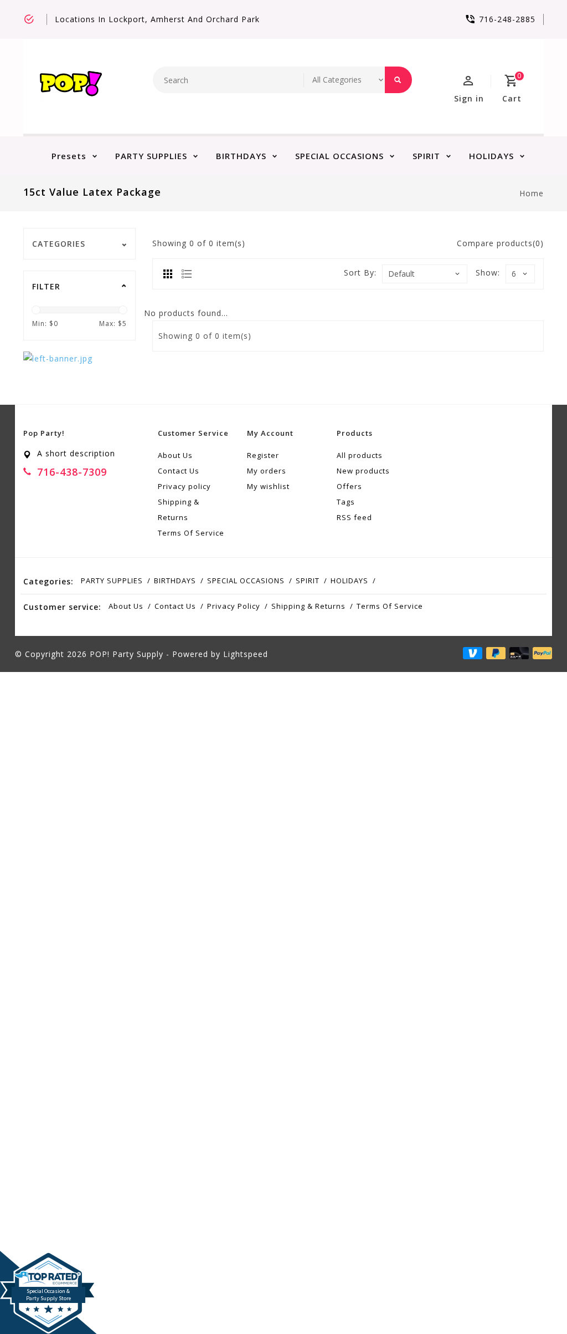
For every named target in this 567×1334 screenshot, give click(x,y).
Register (263, 455)
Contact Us (178, 471)
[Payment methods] (540, 653)
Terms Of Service (191, 533)
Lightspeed (245, 654)
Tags (346, 502)
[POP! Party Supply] (71, 86)
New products (363, 471)
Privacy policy (184, 486)
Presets (68, 155)
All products (360, 455)
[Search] (398, 80)
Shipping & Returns (178, 509)
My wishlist (268, 486)
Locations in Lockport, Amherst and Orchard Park (157, 19)
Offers (349, 486)
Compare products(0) (500, 243)
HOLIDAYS (491, 155)
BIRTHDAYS (241, 155)
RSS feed (354, 517)
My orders (266, 471)
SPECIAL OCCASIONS (339, 155)
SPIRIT (426, 155)
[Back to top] (534, 1301)
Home (531, 193)
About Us (175, 455)
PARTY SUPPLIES (151, 155)
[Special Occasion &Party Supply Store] (48, 1260)
